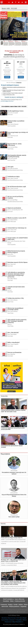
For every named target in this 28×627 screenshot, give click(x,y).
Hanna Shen (13, 264)
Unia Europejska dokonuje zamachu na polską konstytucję (17, 156)
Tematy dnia (4, 396)
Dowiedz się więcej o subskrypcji (14, 97)
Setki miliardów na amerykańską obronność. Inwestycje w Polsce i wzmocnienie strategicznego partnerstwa (16, 275)
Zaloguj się (18, 82)
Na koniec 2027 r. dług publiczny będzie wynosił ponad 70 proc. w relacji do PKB (13, 560)
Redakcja (10, 604)
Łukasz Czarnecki (14, 178)
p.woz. (11, 254)
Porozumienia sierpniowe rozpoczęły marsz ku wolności (14, 473)
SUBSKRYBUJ (8, 55)
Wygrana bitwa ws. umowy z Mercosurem (15, 144)
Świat (11, 137)
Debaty (12, 601)
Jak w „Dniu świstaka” (13, 332)
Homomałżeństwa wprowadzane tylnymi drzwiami (11, 446)
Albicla (24, 620)
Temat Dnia (12, 160)
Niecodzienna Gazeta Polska (16, 170)
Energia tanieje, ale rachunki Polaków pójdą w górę (18, 238)
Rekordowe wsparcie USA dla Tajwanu (17, 262)
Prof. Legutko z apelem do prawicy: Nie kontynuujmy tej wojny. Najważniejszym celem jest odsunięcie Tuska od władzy (13, 583)
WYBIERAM (7, 77)
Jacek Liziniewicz (14, 300)
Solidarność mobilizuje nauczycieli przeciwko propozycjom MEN (13, 428)
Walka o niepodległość (14, 342)
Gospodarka (13, 126)
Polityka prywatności (14, 606)
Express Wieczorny (19, 599)
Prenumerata (4, 604)
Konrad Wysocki (14, 515)
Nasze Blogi (23, 618)
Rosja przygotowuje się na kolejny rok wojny (18, 133)
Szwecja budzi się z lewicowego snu (17, 228)
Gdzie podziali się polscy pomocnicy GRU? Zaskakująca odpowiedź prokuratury (17, 321)
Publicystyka (13, 221)
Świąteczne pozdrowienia (14, 208)
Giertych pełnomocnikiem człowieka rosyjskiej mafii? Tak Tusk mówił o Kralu (13, 410)
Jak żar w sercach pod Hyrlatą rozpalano (15, 197)
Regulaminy (23, 606)
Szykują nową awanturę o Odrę (16, 298)
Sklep (13, 622)
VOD (18, 618)
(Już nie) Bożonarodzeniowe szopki (17, 186)
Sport (11, 114)
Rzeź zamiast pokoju (14, 517)
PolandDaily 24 (19, 622)
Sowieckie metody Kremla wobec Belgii (16, 287)
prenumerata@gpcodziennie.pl (7, 101)
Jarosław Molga (13, 147)
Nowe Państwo (12, 618)
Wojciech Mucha (13, 219)
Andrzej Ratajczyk (14, 124)
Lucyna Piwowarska (14, 241)
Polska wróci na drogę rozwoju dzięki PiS (11, 538)
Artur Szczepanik (14, 113)
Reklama (21, 604)
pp (10, 290)
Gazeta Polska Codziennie (7, 620)
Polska (11, 149)
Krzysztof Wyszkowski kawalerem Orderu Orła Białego (14, 495)
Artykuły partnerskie (20, 601)
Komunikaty (6, 601)
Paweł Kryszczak (14, 135)
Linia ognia (10, 167)
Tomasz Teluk (13, 229)
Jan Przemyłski (13, 158)
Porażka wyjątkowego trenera (15, 111)
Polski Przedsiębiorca (8, 599)
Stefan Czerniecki (14, 188)
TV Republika (18, 620)
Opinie (11, 336)
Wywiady (3, 524)
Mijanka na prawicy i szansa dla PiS (17, 218)
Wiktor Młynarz (13, 278)
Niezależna (4, 618)
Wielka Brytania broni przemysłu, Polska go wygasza (16, 251)
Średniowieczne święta (14, 176)
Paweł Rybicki (13, 334)
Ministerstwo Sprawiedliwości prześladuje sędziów (15, 309)
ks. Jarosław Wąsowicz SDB (16, 209)
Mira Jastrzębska (14, 168)
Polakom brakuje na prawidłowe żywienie (16, 121)
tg (10, 324)
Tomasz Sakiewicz (14, 344)
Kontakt (16, 604)
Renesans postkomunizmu (14, 352)
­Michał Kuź (12, 354)
